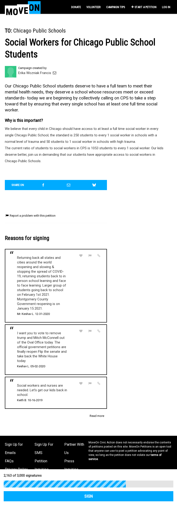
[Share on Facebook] (43, 185)
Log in (166, 7)
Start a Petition (145, 7)
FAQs (9, 461)
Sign (88, 496)
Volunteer (93, 7)
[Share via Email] (69, 185)
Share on (18, 185)
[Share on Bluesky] (94, 185)
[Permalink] (99, 256)
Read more (97, 416)
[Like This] (81, 255)
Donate (76, 7)
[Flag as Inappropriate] (90, 255)
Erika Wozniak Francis (35, 73)
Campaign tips (115, 7)
